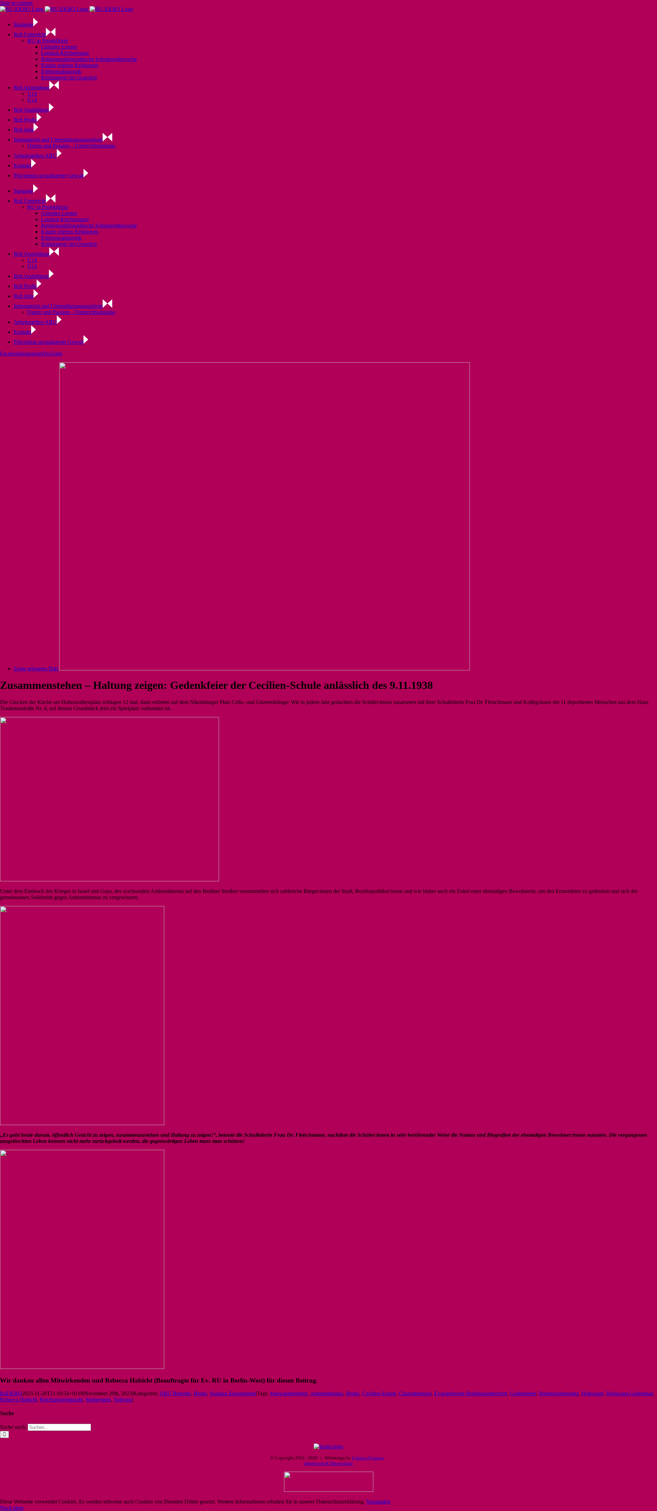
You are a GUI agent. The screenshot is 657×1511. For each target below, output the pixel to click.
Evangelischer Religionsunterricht (470, 1393)
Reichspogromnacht (61, 1399)
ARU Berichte (175, 1393)
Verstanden (378, 1501)
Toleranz (123, 1399)
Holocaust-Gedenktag (629, 1393)
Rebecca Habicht (18, 1399)
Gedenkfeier (523, 1393)
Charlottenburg (415, 1393)
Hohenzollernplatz (559, 1393)
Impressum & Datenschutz (329, 1463)
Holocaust (592, 1393)
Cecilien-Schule (379, 1393)
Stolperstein (98, 1399)
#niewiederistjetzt (289, 1393)
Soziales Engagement (233, 1393)
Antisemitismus (326, 1393)
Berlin (200, 1393)
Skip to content (16, 3)
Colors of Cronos (368, 1457)
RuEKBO (11, 1393)
